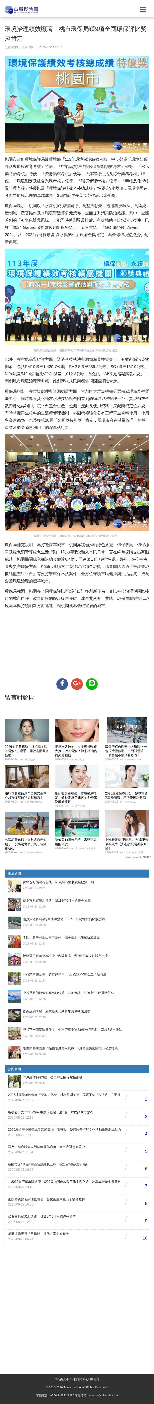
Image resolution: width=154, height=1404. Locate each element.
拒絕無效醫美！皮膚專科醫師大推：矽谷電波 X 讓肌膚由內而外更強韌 (76, 751)
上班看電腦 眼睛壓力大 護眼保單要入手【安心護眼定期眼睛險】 (126, 844)
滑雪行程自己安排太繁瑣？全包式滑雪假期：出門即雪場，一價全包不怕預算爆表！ (126, 751)
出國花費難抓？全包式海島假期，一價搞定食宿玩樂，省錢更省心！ (26, 844)
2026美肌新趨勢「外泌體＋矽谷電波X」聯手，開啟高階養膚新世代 (27, 751)
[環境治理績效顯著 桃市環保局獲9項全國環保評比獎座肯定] (62, 684)
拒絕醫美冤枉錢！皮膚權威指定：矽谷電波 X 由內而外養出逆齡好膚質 (76, 798)
